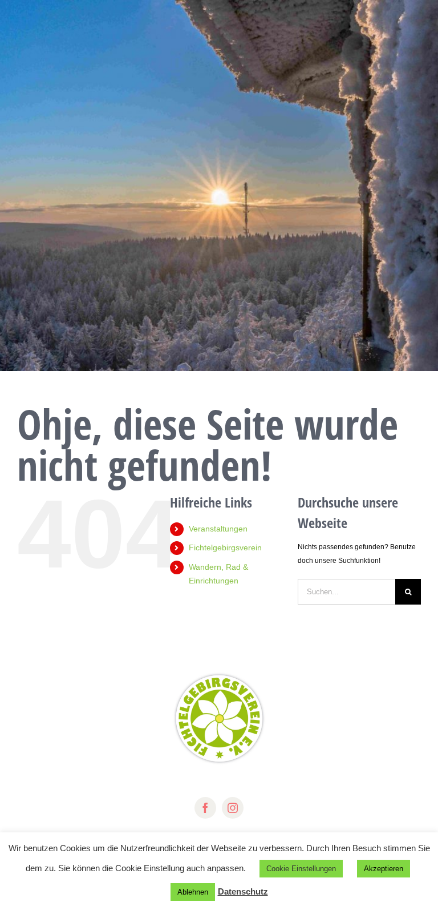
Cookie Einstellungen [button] (301, 868)
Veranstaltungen (218, 528)
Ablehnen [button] (192, 892)
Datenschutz (243, 891)
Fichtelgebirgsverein (225, 547)
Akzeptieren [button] (383, 868)
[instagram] (233, 808)
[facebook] (205, 808)
